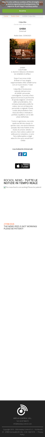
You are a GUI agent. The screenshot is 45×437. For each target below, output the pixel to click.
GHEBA (22, 28)
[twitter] (25, 156)
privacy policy (32, 6)
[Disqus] (22, 297)
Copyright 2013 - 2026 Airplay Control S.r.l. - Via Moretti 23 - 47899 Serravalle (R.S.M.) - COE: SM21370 (22, 430)
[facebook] (20, 156)
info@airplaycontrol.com (22, 424)
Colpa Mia (22, 22)
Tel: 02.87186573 (22, 421)
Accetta (22, 11)
